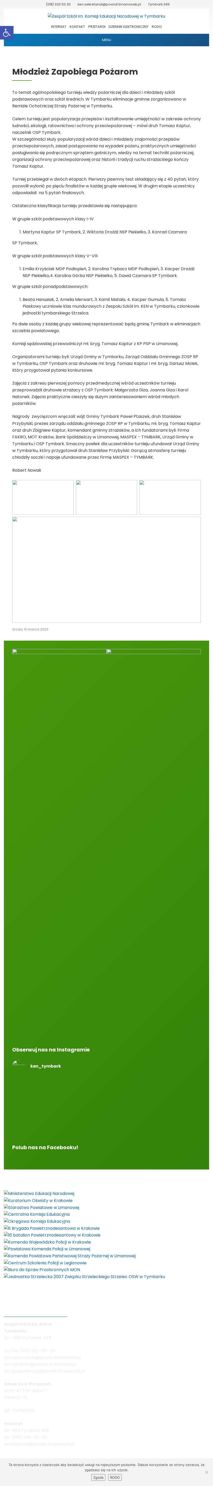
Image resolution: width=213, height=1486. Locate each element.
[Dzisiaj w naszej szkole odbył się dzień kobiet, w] (153, 1119)
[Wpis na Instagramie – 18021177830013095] (153, 1082)
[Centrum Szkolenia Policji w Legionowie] (45, 1263)
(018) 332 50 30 (58, 4)
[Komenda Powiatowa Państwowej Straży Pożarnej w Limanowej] (70, 1256)
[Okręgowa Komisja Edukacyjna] (37, 1221)
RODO (157, 26)
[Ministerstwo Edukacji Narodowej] (39, 1193)
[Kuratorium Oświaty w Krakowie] (38, 1200)
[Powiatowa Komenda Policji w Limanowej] (47, 1249)
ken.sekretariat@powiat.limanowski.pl (109, 4)
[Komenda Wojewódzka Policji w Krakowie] (47, 1242)
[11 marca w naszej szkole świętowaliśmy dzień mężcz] (59, 1119)
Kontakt (77, 26)
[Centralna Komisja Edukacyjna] (37, 1214)
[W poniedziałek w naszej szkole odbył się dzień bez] (59, 1092)
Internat (58, 26)
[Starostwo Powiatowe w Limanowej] (41, 1207)
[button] (7, 33)
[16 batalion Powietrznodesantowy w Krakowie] (52, 1235)
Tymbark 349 (159, 4)
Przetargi (96, 26)
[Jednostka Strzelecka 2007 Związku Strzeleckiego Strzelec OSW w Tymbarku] (84, 1276)
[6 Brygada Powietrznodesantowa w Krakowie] (52, 1228)
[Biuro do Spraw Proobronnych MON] (42, 1270)
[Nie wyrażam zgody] (206, 1472)
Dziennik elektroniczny (128, 26)
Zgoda (98, 1477)
